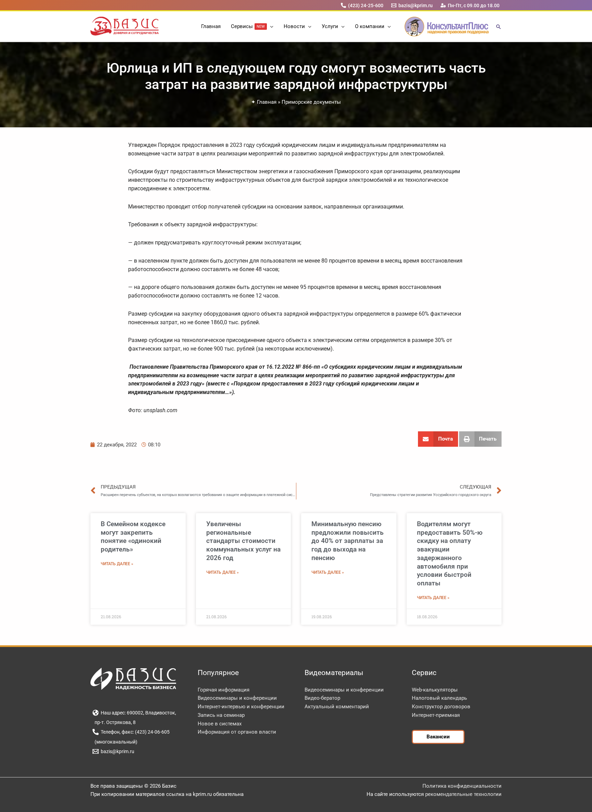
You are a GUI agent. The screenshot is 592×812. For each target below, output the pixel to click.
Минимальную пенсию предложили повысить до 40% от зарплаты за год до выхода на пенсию (347, 541)
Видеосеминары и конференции (237, 698)
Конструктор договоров (441, 706)
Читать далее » (117, 563)
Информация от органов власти (237, 732)
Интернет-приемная (436, 715)
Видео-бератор (322, 698)
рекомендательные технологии (463, 794)
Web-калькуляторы (435, 690)
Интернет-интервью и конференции (241, 706)
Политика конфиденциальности (462, 786)
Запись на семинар (221, 715)
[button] (270, 26)
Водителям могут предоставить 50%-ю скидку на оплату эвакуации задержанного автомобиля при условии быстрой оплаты (449, 553)
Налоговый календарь (439, 698)
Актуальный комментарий (337, 706)
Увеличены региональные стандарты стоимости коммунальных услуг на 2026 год (243, 541)
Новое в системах (220, 724)
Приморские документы (311, 102)
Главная (266, 102)
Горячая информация (223, 690)
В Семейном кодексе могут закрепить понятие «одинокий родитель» (133, 536)
